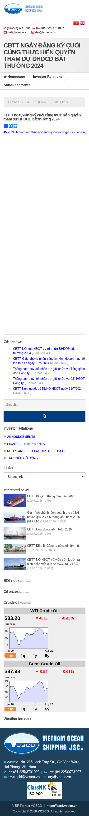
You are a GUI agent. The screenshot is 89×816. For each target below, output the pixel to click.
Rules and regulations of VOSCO (36, 451)
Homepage (16, 76)
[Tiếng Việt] (76, 23)
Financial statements (26, 444)
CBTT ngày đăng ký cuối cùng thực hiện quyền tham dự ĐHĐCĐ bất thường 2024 (42, 117)
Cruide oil (17, 602)
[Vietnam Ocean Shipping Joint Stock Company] (45, 744)
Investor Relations (48, 76)
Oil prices (17, 592)
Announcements (17, 85)
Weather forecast (17, 719)
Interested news (16, 490)
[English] (82, 23)
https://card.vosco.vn (62, 805)
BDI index (17, 581)
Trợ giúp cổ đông (22, 458)
